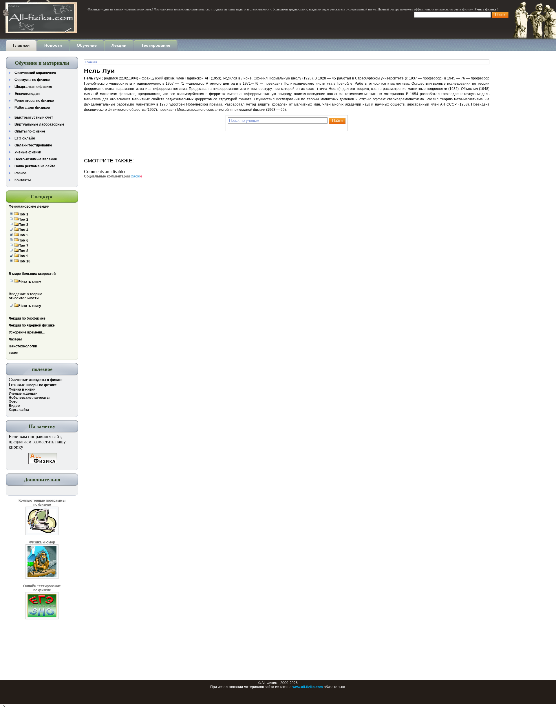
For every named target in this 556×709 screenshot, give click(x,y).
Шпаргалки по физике (33, 87)
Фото (13, 402)
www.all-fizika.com (307, 687)
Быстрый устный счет (33, 117)
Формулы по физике (32, 80)
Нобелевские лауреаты (29, 398)
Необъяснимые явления (35, 159)
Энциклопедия (27, 94)
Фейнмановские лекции (29, 206)
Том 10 (24, 261)
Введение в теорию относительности (25, 296)
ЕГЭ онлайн (24, 138)
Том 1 (23, 214)
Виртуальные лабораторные (39, 124)
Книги (13, 353)
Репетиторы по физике (34, 101)
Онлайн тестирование (33, 145)
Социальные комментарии (113, 176)
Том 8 (23, 251)
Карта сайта (19, 410)
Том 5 (23, 235)
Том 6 (23, 240)
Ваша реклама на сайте (34, 166)
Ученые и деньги (23, 393)
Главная (91, 62)
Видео (14, 406)
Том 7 (23, 246)
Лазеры (15, 339)
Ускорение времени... (27, 332)
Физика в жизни (22, 389)
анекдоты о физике (46, 380)
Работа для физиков (32, 108)
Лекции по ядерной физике (32, 325)
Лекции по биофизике (27, 318)
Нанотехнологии (23, 346)
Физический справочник (35, 73)
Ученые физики (27, 152)
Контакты (22, 180)
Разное (20, 173)
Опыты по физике (29, 131)
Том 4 (23, 230)
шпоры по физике (41, 385)
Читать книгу (30, 282)
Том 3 (23, 225)
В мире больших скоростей (32, 274)
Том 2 (23, 219)
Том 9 (23, 256)
